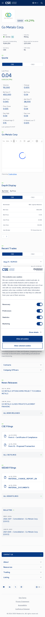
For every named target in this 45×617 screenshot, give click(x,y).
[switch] (40, 311)
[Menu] (3, 3)
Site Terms (22, 598)
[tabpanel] (22, 216)
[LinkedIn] (10, 587)
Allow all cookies (22, 339)
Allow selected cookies (22, 345)
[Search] (42, 3)
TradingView (12, 174)
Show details (34, 332)
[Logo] (11, 3)
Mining (26, 37)
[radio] (12, 64)
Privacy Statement (22, 601)
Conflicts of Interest (22, 609)
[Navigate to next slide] (6, 236)
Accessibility (22, 605)
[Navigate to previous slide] (3, 236)
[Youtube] (4, 587)
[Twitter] (15, 587)
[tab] (5, 191)
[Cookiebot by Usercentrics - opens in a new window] (33, 269)
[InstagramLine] (21, 587)
